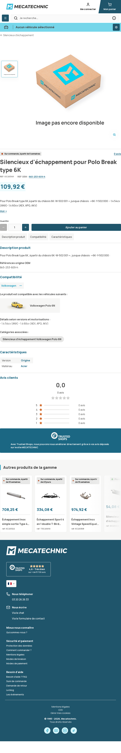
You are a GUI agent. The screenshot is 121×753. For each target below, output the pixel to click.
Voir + (3, 211)
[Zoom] (114, 135)
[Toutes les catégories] (5, 18)
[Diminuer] (3, 227)
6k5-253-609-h (37, 176)
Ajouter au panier (76, 227)
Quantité (4, 221)
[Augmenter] (25, 227)
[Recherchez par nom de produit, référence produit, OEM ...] (114, 18)
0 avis (117, 154)
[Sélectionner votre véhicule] (116, 27)
